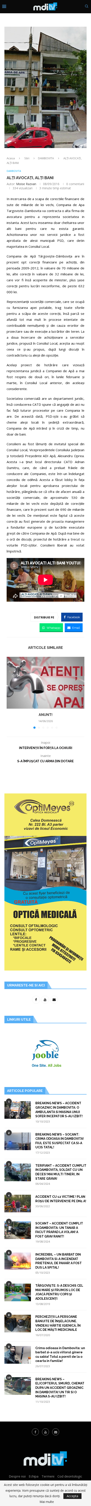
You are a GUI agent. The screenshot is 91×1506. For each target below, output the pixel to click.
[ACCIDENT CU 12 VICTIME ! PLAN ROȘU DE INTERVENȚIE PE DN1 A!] (17, 1203)
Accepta (72, 1496)
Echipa (33, 1476)
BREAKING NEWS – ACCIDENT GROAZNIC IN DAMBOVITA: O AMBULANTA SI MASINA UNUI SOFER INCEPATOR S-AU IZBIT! (59, 1109)
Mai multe (47, 1501)
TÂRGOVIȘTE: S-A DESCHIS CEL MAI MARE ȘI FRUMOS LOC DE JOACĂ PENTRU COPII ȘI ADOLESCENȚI (59, 1292)
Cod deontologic (69, 1476)
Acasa (11, 158)
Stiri (26, 158)
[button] (10, 692)
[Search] (86, 7)
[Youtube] (45, 1431)
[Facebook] (35, 1431)
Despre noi (17, 1476)
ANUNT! (46, 715)
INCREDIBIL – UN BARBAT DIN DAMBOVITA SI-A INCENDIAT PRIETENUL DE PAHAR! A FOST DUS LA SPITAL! (58, 1261)
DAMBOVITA (46, 158)
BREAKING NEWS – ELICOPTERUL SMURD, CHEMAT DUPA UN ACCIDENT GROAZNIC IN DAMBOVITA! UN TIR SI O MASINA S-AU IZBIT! (59, 1387)
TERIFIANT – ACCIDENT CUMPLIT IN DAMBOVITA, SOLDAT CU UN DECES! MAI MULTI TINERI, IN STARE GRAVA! (60, 1172)
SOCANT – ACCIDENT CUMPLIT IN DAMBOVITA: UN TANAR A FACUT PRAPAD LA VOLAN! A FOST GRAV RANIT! (59, 1230)
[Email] (55, 1431)
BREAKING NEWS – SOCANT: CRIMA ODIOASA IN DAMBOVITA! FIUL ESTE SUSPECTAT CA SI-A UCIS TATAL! (59, 1141)
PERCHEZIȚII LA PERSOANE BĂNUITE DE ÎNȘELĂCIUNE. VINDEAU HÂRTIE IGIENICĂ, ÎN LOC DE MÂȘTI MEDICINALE (58, 1323)
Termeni (48, 1476)
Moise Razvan (26, 184)
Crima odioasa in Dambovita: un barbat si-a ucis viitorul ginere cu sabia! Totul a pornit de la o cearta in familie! (60, 1354)
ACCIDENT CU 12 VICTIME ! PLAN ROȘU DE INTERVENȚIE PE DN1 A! (60, 1199)
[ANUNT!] (45, 683)
